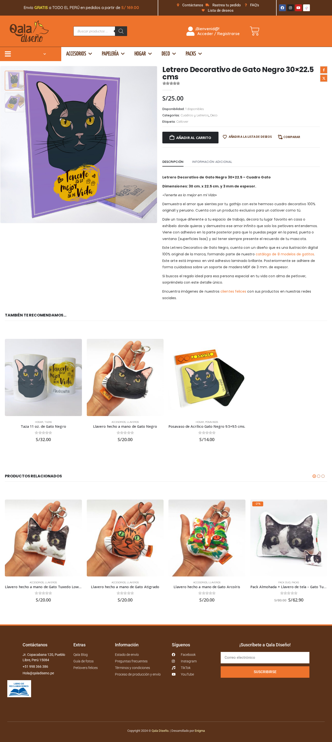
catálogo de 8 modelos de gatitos (285, 254)
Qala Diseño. (160, 731)
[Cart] (254, 31)
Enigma (200, 731)
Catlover (182, 121)
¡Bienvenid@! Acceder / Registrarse (217, 31)
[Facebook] (282, 7)
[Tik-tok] (306, 7)
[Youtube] (298, 7)
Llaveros (133, 422)
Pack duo (284, 582)
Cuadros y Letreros (195, 115)
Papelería (110, 54)
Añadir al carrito (193, 137)
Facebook (324, 70)
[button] (156, 144)
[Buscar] (121, 31)
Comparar (291, 137)
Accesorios (76, 54)
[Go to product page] (43, 377)
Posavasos (211, 422)
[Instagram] (290, 7)
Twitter (324, 78)
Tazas (48, 422)
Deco (166, 54)
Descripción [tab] (172, 162)
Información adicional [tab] (212, 162)
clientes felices (233, 291)
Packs (191, 54)
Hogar (140, 54)
